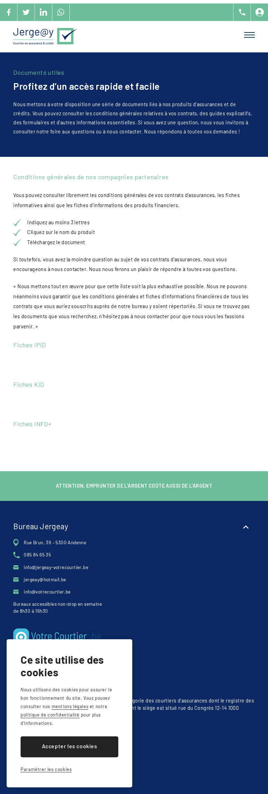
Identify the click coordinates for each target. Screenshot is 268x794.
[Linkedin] (43, 12)
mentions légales (70, 706)
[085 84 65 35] (242, 12)
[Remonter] (246, 527)
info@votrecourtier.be (47, 592)
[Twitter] (26, 12)
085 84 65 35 (37, 555)
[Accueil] (44, 36)
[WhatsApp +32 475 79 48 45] (61, 12)
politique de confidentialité (50, 714)
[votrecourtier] (116, 637)
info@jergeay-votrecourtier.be (56, 567)
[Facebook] (8, 12)
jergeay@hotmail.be (45, 579)
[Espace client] (259, 12)
